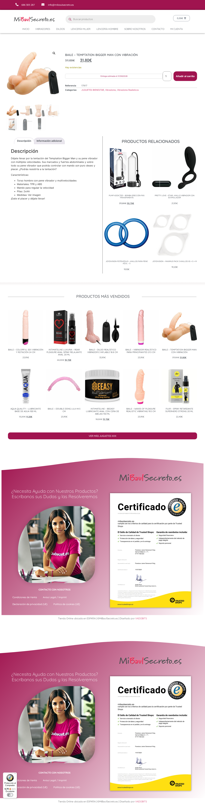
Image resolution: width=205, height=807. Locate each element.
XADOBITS (141, 618)
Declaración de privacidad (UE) (29, 604)
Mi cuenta (176, 28)
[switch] (10, 795)
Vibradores (42, 28)
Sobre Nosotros (135, 28)
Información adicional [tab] (49, 140)
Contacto (158, 28)
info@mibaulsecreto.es (61, 4)
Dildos (60, 28)
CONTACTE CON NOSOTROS (55, 589)
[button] (54, 53)
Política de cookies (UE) (66, 604)
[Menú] (15, 774)
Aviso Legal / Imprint (55, 597)
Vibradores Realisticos (128, 90)
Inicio (25, 28)
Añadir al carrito (185, 76)
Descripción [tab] (24, 140)
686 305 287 (28, 4)
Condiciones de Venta (24, 597)
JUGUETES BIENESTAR (92, 90)
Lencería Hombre (107, 28)
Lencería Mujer (80, 28)
